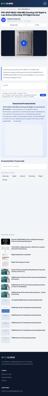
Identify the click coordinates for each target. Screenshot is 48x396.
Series (5, 180)
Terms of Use (6, 374)
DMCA (4, 381)
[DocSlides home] (7, 3)
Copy (43, 95)
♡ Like (37, 25)
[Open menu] (45, 4)
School (22, 176)
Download (17, 121)
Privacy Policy (6, 377)
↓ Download (13, 25)
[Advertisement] (24, 140)
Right (14, 176)
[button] (24, 43)
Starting (5, 176)
